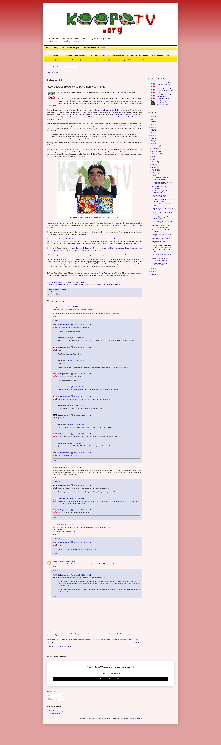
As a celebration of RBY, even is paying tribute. (66, 282)
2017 (152, 141)
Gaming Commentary (139, 55)
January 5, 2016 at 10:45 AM (83, 575)
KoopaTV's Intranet (55, 713)
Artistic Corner (51, 55)
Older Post (137, 643)
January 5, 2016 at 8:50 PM (75, 387)
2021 (152, 130)
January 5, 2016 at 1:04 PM (75, 360)
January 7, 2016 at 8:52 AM (75, 443)
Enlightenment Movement (77, 55)
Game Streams (118, 55)
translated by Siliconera (122, 114)
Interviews (87, 60)
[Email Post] (50, 291)
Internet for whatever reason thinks (107, 110)
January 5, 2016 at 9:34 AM (68, 561)
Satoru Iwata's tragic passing (58, 126)
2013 (152, 274)
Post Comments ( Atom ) (63, 646)
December (155, 146)
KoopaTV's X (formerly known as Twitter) (61, 711)
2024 (152, 122)
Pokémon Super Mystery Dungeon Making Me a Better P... (162, 209)
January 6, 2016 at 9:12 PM (75, 424)
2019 (152, 135)
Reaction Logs (119, 60)
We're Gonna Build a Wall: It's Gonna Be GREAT (161, 196)
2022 (152, 127)
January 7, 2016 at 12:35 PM (83, 453)
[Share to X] (54, 294)
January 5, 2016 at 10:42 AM (83, 542)
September (155, 154)
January (155, 175)
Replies (57, 321)
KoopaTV (102, 60)
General (160, 55)
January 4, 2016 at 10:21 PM (83, 485)
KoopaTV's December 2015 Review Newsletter (160, 264)
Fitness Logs (100, 55)
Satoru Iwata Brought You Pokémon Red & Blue (160, 259)
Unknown (56, 561)
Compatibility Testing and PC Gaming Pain (161, 217)
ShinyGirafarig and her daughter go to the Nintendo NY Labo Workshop (164, 103)
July (153, 159)
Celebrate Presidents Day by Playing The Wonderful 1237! (165, 90)
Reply (54, 316)
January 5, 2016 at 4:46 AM (64, 524)
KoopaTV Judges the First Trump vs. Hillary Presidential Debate (165, 96)
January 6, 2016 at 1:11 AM (75, 405)
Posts (52, 695)
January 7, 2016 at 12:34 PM (83, 510)
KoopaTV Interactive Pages (94, 48)
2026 (152, 116)
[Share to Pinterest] (59, 294)
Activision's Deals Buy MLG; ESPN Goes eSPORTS (162, 200)
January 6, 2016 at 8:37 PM (82, 415)
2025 (152, 119)
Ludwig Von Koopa (64, 324)
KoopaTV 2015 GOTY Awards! (161, 238)
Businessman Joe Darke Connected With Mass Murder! (164, 84)
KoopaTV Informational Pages (66, 48)
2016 (152, 143)
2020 (152, 133)
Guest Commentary (68, 60)
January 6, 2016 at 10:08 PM (83, 434)
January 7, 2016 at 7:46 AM (76, 498)
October (154, 151)
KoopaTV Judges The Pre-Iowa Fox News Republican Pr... (162, 183)
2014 (152, 271)
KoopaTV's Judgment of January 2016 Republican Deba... (162, 226)
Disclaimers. (59, 636)
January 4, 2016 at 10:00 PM (72, 467)
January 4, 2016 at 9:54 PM (82, 324)
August (154, 156)
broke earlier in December (83, 248)
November (155, 148)
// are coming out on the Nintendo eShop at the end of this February (91, 239)
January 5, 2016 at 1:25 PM (82, 374)
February (155, 173)
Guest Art (49, 60)
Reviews (136, 60)
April (153, 167)
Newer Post (51, 643)
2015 (152, 269)
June (154, 162)
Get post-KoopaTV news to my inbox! (110, 678)
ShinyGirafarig (57, 467)
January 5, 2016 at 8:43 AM (75, 338)
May (153, 164)
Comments (53, 699)
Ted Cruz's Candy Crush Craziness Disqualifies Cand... (163, 191)
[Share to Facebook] (57, 294)
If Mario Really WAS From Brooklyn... (160, 187)
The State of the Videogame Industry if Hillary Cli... (160, 178)
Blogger (139, 719)
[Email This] (49, 294)
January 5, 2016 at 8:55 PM (82, 396)
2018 (152, 138)
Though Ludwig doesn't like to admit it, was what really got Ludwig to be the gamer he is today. (83, 284)
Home (48, 48)
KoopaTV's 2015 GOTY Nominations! (159, 242)
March (154, 170)
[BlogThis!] (52, 294)
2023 (152, 125)
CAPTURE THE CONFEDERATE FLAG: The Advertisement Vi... (162, 246)
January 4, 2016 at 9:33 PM (69, 307)
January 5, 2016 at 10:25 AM (83, 347)
